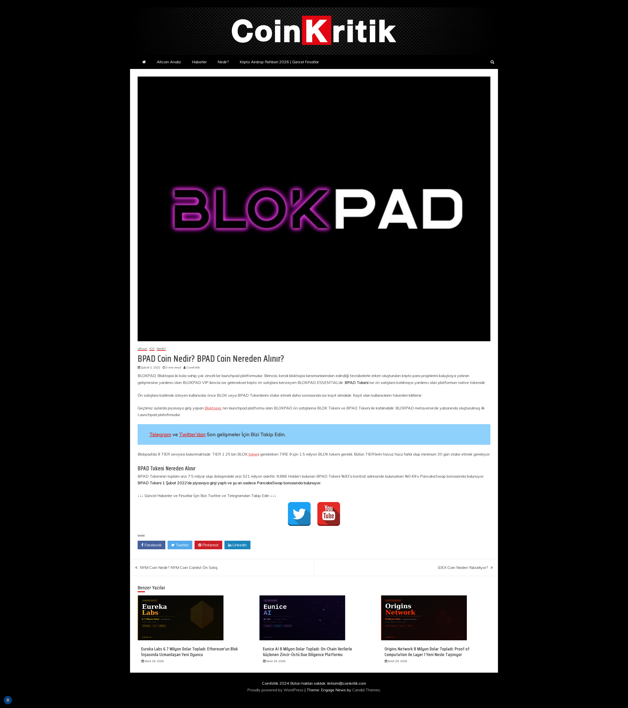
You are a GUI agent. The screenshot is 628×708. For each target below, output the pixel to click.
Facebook (153, 544)
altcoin (142, 348)
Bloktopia (213, 408)
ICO (152, 348)
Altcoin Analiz (169, 61)
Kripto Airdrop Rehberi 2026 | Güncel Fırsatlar (279, 61)
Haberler (199, 61)
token (253, 454)
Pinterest (210, 544)
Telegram (160, 434)
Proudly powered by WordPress (275, 689)
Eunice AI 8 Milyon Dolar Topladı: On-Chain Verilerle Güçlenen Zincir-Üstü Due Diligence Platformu (307, 651)
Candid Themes (366, 689)
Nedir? (223, 61)
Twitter (182, 544)
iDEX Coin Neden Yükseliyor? (463, 567)
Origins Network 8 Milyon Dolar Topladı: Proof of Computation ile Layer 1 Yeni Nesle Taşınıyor (427, 651)
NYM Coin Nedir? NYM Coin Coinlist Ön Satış (179, 567)
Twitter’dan (192, 434)
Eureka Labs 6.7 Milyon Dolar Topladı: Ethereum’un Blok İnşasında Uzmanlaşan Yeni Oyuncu (189, 651)
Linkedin (239, 544)
